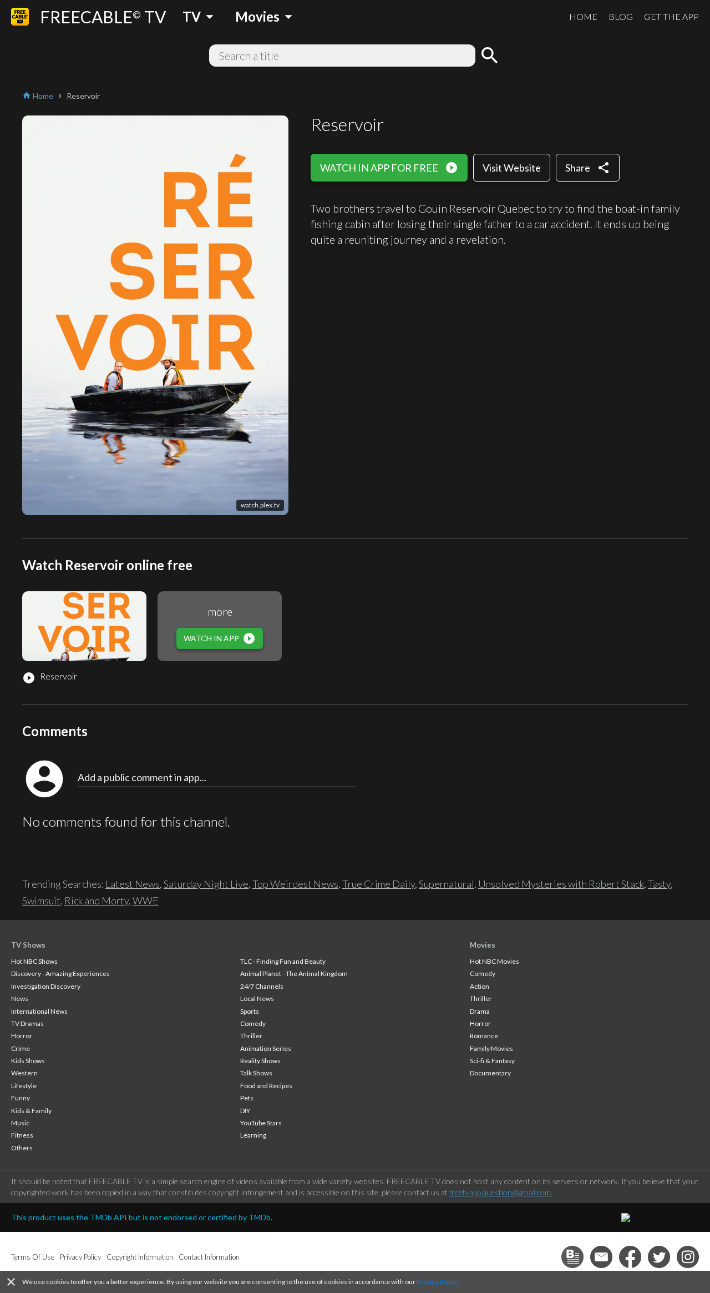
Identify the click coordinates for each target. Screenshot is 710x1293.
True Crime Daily (378, 884)
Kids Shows (28, 1060)
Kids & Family (31, 1110)
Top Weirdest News (295, 884)
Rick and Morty (96, 900)
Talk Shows (256, 1073)
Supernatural (446, 884)
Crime (20, 1048)
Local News (257, 998)
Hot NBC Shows (34, 961)
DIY (245, 1110)
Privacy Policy (437, 1281)
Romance (484, 1036)
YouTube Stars (261, 1123)
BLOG (620, 16)
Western (24, 1073)
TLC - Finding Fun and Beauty (283, 961)
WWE (146, 900)
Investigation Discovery (45, 986)
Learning (253, 1135)
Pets (246, 1098)
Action (479, 986)
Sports (249, 1011)
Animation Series (265, 1048)
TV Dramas (27, 1023)
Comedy (253, 1023)
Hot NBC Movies (494, 961)
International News (39, 1011)
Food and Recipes (266, 1085)
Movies (482, 944)
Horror (21, 1036)
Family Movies (491, 1048)
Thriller (251, 1036)
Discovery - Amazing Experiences (60, 973)
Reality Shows (260, 1060)
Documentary (490, 1073)
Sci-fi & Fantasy (492, 1060)
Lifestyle (24, 1085)
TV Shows (28, 944)
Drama (480, 1011)
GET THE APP (671, 16)
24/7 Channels (261, 986)
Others (22, 1148)
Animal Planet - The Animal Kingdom (294, 973)
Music (20, 1123)
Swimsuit (41, 900)
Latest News (132, 884)
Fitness (22, 1135)
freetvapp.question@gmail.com (500, 1192)
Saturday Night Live (206, 884)
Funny (20, 1098)
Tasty (659, 884)
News (19, 998)
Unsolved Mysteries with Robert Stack (561, 884)
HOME (583, 16)
